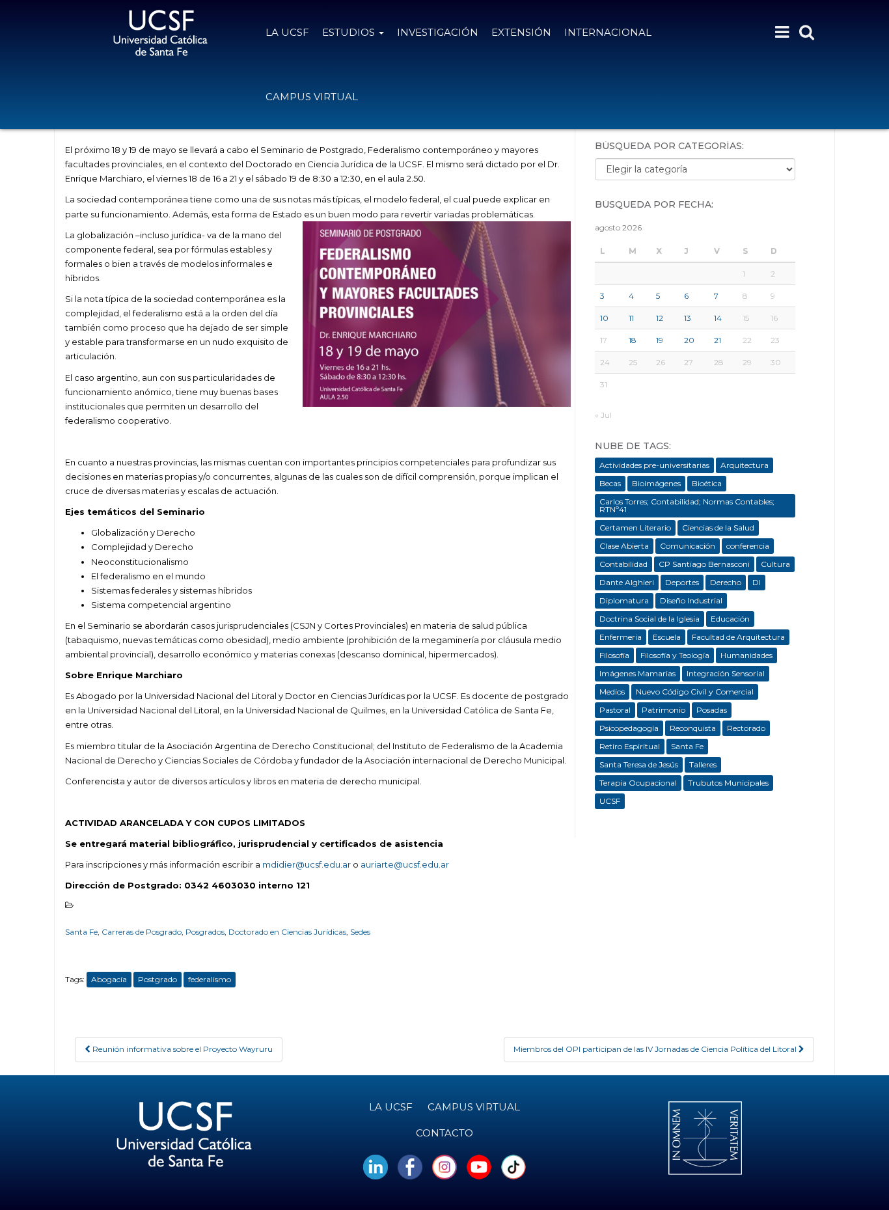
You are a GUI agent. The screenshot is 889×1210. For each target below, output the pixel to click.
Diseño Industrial (691, 600)
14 (718, 318)
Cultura (775, 564)
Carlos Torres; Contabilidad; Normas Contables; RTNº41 (686, 505)
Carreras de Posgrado (142, 932)
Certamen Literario (635, 527)
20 (689, 340)
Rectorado (746, 728)
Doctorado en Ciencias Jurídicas (287, 932)
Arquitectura (744, 465)
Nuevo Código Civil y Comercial (695, 691)
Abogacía (109, 979)
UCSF (609, 801)
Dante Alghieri (626, 582)
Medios (612, 691)
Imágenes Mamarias (637, 673)
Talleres (703, 764)
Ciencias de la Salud (718, 527)
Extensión (521, 32)
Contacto (444, 1133)
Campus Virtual (312, 96)
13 (687, 318)
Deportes (682, 582)
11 (631, 318)
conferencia (747, 546)
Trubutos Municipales (728, 783)
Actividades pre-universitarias (654, 465)
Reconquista (693, 728)
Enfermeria (620, 637)
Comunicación (687, 546)
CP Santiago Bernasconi (704, 564)
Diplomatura (624, 600)
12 (659, 318)
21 (717, 340)
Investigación (437, 32)
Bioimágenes (656, 483)
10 (604, 318)
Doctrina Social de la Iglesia (649, 619)
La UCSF (287, 32)
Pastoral (615, 710)
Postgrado (157, 979)
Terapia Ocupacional (638, 783)
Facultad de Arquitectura (738, 637)
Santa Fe (81, 932)
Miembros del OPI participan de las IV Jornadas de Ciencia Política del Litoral (656, 1049)
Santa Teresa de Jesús (638, 764)
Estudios (349, 32)
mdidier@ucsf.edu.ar (306, 864)
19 (659, 340)
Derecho (725, 582)
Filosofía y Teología (674, 655)
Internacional (607, 32)
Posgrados (205, 932)
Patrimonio (663, 710)
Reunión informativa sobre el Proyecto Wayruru (181, 1049)
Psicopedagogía (629, 728)
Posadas (711, 710)
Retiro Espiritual (629, 746)
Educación (730, 619)
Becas (610, 483)
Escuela (667, 637)
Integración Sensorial (726, 673)
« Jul (603, 415)
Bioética (707, 483)
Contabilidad (623, 564)
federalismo (209, 979)
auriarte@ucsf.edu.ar (405, 864)
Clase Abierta (624, 546)
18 (632, 340)
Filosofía (614, 655)
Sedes (360, 932)
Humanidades (746, 655)
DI (756, 582)
